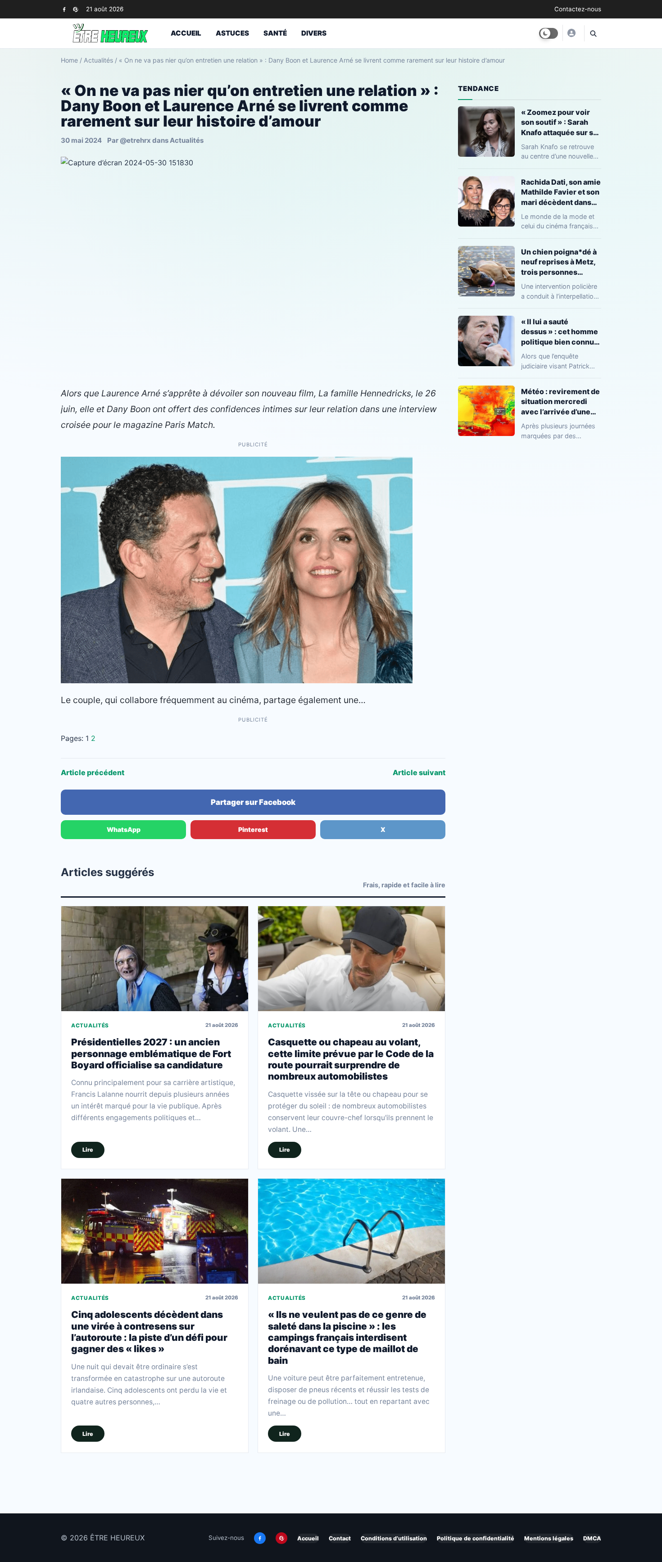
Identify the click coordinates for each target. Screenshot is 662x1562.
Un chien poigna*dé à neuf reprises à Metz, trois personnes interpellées (559, 262)
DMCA (592, 1538)
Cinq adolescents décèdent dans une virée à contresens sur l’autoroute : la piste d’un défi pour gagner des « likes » (149, 1331)
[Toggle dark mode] (548, 33)
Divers (313, 33)
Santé (275, 33)
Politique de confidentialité (475, 1538)
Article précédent (92, 772)
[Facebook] (64, 9)
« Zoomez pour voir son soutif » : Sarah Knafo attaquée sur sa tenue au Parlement (559, 122)
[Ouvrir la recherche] (592, 33)
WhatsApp (124, 829)
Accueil (186, 33)
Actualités (98, 60)
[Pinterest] (75, 9)
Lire (87, 1149)
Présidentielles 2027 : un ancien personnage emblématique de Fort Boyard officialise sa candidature (151, 1053)
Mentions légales (548, 1538)
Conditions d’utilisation (394, 1538)
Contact (340, 1538)
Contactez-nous (577, 9)
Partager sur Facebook (253, 802)
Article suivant (419, 772)
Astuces (232, 33)
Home (69, 60)
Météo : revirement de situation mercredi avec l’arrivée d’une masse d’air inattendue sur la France (561, 401)
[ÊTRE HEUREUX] (571, 33)
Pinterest (253, 829)
